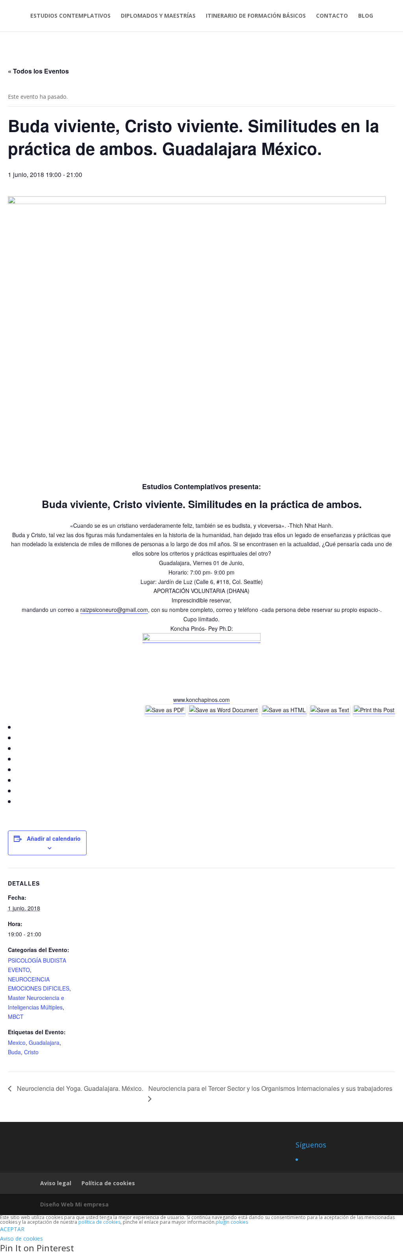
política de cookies (99, 1222)
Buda (14, 1052)
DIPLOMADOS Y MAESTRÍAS (158, 16)
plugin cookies (232, 1222)
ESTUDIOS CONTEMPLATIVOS (70, 16)
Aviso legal (55, 1183)
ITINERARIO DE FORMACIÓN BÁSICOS (256, 16)
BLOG (365, 16)
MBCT (16, 1016)
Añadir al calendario (54, 838)
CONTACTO (332, 16)
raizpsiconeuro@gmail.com (114, 609)
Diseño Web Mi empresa (74, 1204)
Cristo (31, 1052)
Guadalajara (44, 1042)
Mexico (17, 1042)
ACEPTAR (12, 1229)
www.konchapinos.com (201, 700)
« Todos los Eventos (38, 71)
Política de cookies (108, 1183)
